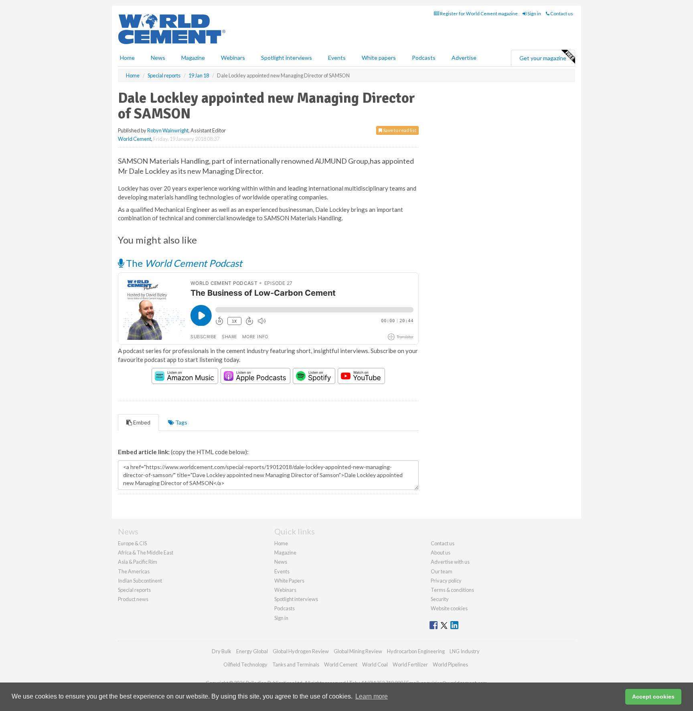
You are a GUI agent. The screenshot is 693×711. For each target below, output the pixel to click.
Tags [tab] (180, 422)
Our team (441, 571)
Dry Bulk (221, 651)
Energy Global (252, 651)
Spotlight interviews (286, 57)
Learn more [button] (371, 696)
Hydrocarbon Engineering (416, 651)
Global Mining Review (358, 651)
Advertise (464, 57)
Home (127, 57)
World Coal (375, 664)
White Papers (289, 580)
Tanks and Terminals (295, 664)
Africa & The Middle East (145, 552)
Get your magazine (542, 58)
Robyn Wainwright (167, 130)
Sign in (534, 13)
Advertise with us (450, 562)
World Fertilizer (410, 664)
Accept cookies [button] (653, 696)
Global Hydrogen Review (301, 651)
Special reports (134, 590)
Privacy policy (446, 580)
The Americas (134, 571)
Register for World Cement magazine (478, 13)
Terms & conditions (452, 590)
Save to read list (399, 130)
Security (440, 599)
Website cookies (449, 608)
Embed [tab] (141, 422)
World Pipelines (450, 664)
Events (337, 57)
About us (440, 552)
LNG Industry (465, 651)
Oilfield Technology (245, 664)
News (280, 562)
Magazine (193, 57)
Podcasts (424, 57)
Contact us (561, 13)
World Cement (134, 139)
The (183, 263)
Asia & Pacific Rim (137, 562)
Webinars (233, 57)
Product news (133, 599)
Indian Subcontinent (140, 580)
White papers (379, 57)
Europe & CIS (132, 543)
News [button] (158, 57)
